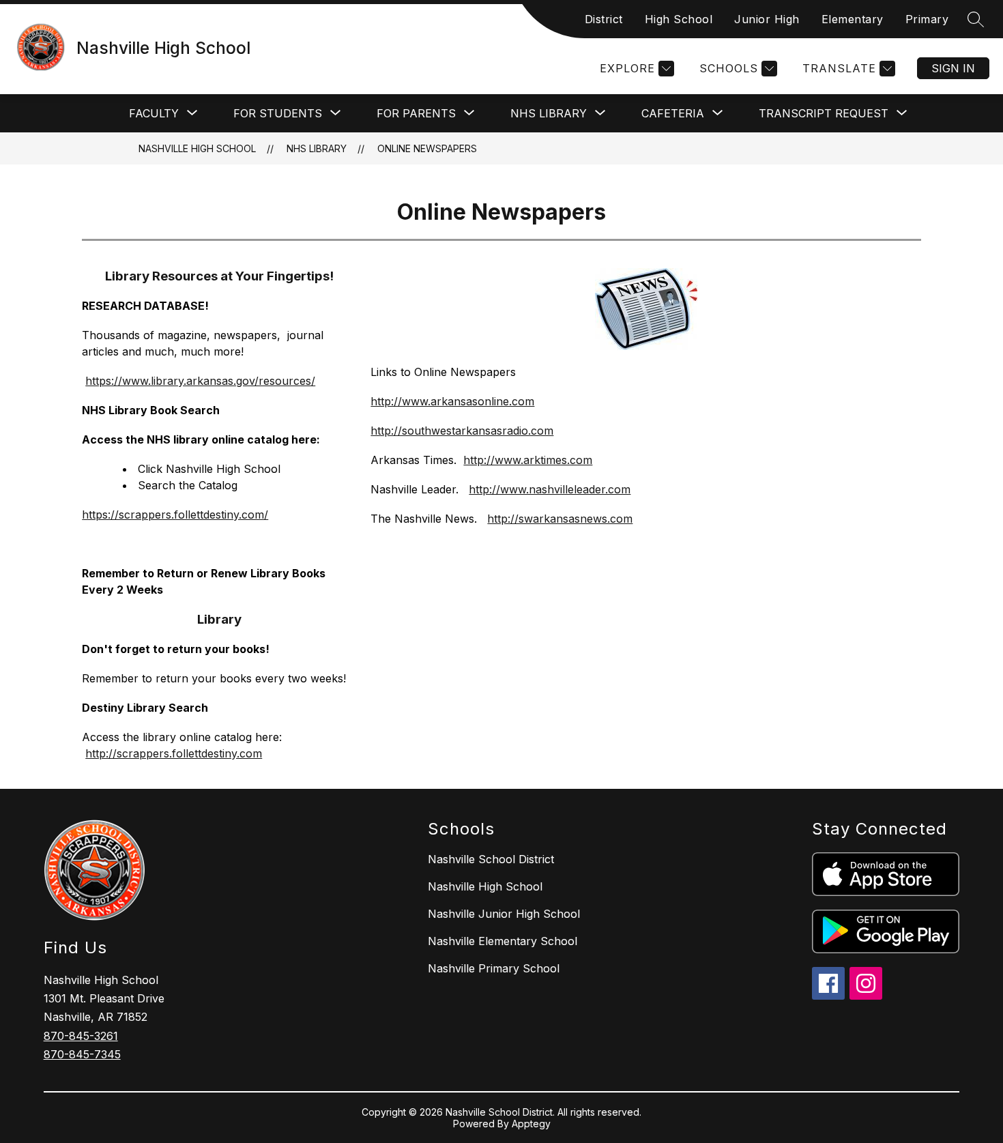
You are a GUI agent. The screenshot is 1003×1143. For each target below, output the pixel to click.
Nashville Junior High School (504, 914)
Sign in (953, 68)
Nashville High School (197, 148)
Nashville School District (491, 859)
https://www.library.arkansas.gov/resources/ (200, 381)
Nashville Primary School (493, 968)
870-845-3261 (81, 1036)
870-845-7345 (82, 1054)
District (604, 19)
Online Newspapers (427, 148)
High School (679, 19)
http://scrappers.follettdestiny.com (173, 753)
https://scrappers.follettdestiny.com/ (175, 514)
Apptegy (531, 1123)
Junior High (767, 19)
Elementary (853, 19)
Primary (927, 19)
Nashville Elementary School (502, 941)
